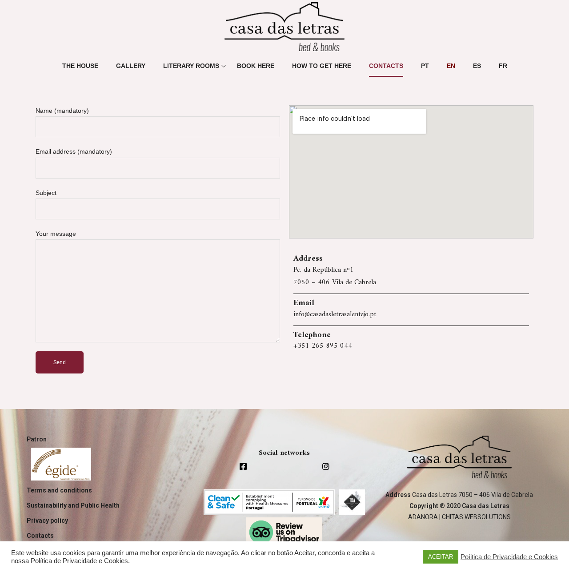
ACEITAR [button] (440, 556)
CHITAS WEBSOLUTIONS (476, 516)
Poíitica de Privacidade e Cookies (509, 556)
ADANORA (423, 516)
